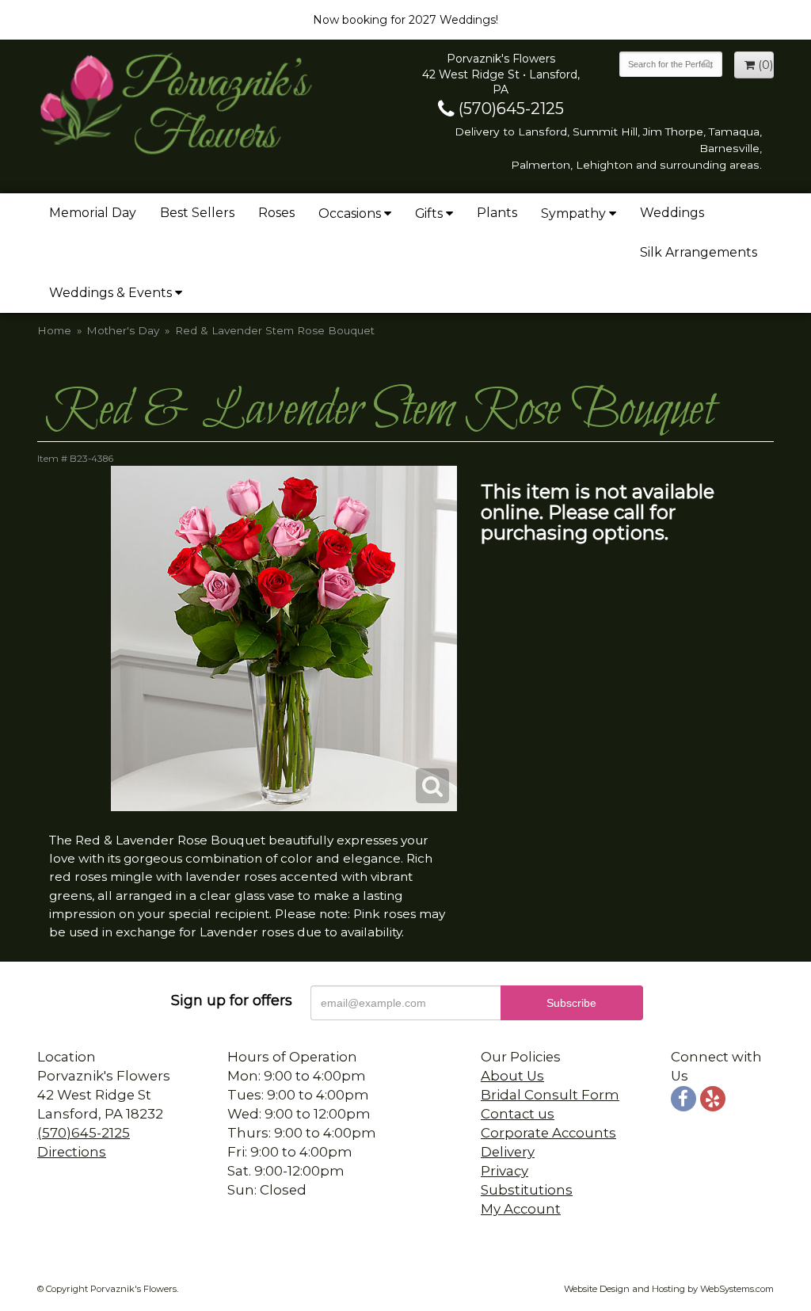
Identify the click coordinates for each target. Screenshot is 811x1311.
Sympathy (573, 213)
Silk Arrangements (698, 252)
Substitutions (527, 1190)
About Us (512, 1076)
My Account (521, 1209)
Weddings (672, 212)
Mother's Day (122, 330)
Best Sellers (197, 212)
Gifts (429, 213)
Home (54, 330)
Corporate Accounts (548, 1133)
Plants (497, 212)
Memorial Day (92, 212)
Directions (71, 1152)
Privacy (504, 1171)
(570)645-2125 (509, 108)
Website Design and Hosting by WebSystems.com (669, 1288)
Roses (276, 212)
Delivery (508, 1152)
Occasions (349, 213)
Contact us (517, 1114)
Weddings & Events (110, 292)
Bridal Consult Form (550, 1095)
